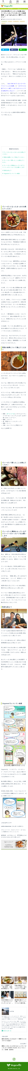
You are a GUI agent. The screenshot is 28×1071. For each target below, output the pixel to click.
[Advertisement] (14, 132)
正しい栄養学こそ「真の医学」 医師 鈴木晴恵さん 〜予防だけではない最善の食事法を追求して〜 (7, 989)
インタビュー (4, 21)
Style (5, 8)
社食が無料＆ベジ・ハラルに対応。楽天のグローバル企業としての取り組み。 (21, 988)
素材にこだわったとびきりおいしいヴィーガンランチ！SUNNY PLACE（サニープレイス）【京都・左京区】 (14, 1047)
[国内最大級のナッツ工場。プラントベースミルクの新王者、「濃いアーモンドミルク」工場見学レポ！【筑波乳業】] (20, 994)
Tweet (6, 49)
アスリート (22, 21)
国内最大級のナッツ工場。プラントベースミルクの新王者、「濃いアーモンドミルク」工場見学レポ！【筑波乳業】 (21, 1003)
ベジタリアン (16, 21)
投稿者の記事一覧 (7, 1030)
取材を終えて (6, 170)
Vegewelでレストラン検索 (11, 173)
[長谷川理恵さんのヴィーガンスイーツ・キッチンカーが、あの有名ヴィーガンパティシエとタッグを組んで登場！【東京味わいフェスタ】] (7, 994)
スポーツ (3, 23)
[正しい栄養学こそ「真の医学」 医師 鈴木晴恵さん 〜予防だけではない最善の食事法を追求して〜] (7, 980)
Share (15, 49)
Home (2, 8)
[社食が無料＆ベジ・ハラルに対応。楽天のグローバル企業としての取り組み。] (20, 980)
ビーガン (10, 21)
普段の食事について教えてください (13, 157)
